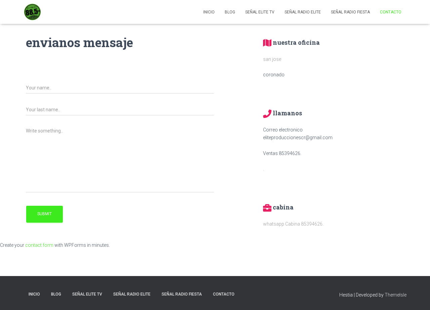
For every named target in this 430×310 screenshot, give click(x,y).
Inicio (209, 12)
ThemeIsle (395, 295)
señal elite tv (259, 12)
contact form (39, 245)
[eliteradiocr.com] (32, 12)
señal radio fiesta (350, 12)
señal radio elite (303, 12)
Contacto (390, 12)
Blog (230, 12)
